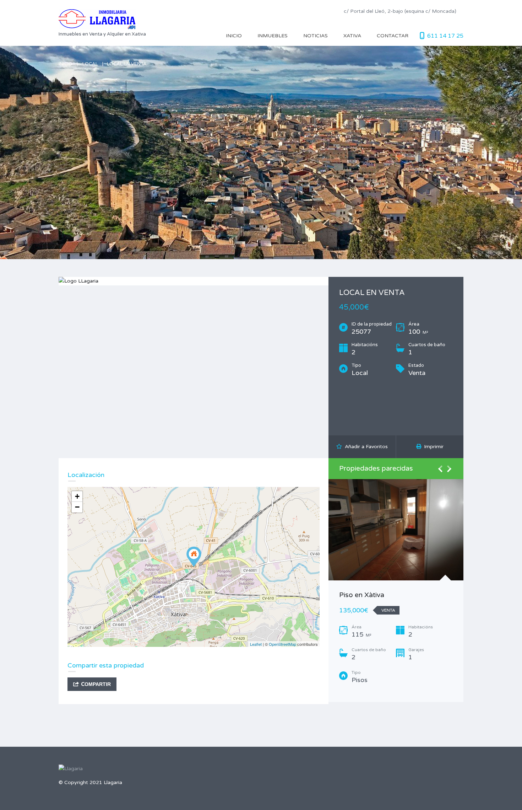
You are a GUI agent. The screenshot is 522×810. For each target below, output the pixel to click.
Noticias (315, 36)
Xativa (352, 36)
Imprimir (432, 447)
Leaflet (256, 644)
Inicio (234, 36)
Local (90, 64)
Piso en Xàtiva (361, 595)
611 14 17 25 (445, 35)
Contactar (392, 36)
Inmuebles (272, 36)
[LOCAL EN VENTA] (193, 557)
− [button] (77, 507)
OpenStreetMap (282, 644)
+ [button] (77, 496)
